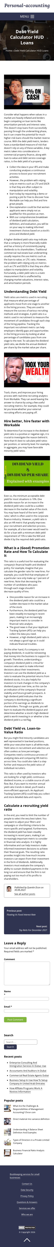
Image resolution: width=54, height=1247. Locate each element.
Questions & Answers (27, 1202)
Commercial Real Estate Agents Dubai (29, 1075)
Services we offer (27, 1208)
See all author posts (24, 894)
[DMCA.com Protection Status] (27, 1228)
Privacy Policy (27, 1196)
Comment (9, 959)
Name (7, 993)
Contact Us (27, 1183)
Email (8, 1006)
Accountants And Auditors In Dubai (28, 1070)
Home (9, 50)
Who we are (27, 1214)
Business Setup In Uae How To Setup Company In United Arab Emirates (28, 1082)
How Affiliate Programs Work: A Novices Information (26, 1090)
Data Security (27, 1189)
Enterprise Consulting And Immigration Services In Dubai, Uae (28, 1064)
